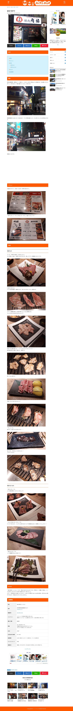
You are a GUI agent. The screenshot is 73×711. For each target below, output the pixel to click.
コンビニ (53, 54)
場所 (11, 58)
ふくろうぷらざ (36, 708)
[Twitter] (58, 44)
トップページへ (28, 648)
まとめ (11, 69)
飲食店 (52, 63)
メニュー (11, 60)
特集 (52, 60)
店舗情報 (11, 71)
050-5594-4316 (20, 612)
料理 (11, 63)
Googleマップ (19, 609)
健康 (51, 57)
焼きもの (12, 65)
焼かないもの (13, 67)
